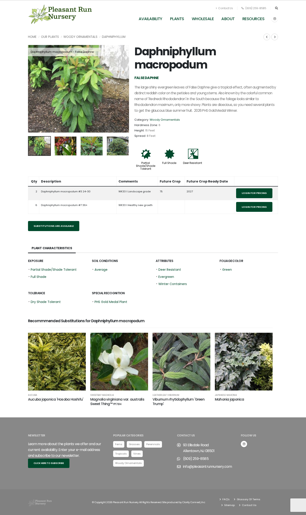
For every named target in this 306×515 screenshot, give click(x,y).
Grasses (134, 444)
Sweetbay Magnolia (102, 395)
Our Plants (50, 37)
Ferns (118, 444)
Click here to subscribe (49, 463)
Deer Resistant (192, 163)
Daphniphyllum (113, 37)
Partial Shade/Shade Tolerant (145, 166)
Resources (253, 18)
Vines (137, 453)
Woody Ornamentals (80, 37)
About (228, 18)
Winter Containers (172, 284)
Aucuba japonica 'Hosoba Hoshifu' (55, 399)
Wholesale (203, 18)
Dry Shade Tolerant (46, 302)
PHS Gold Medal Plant (111, 302)
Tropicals (121, 453)
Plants (177, 18)
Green (227, 269)
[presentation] (33, 88)
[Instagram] (275, 19)
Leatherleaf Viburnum (166, 395)
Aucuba (32, 395)
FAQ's (226, 499)
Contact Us (225, 8)
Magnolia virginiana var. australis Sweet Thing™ (117, 401)
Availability (150, 18)
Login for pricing (254, 193)
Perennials (153, 444)
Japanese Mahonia (226, 395)
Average (101, 269)
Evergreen (166, 277)
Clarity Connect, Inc (193, 502)
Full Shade (169, 163)
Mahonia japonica (229, 399)
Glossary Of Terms (248, 499)
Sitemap (229, 505)
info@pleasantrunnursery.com (207, 466)
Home (32, 37)
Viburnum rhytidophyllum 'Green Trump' (179, 401)
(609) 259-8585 (255, 8)
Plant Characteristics (52, 248)
